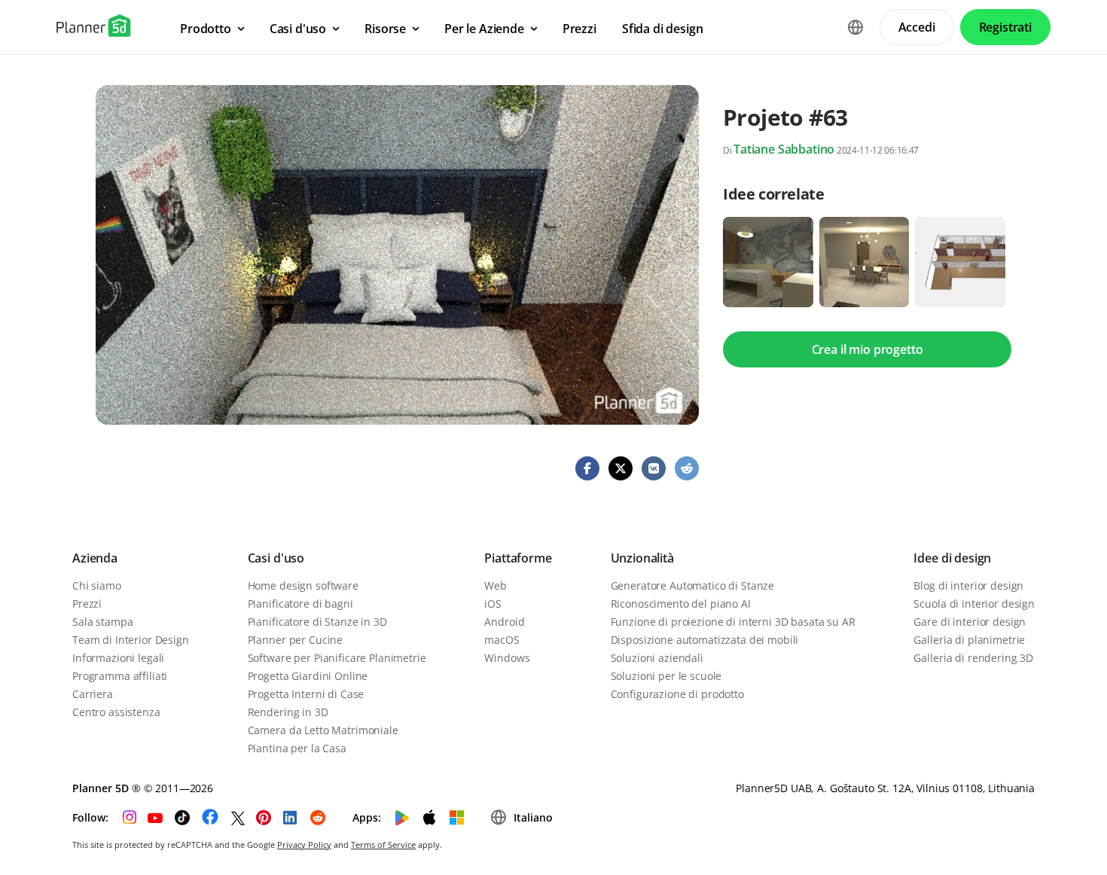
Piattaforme (517, 558)
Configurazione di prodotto (677, 694)
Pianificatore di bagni (300, 603)
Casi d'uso (276, 558)
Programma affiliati (119, 676)
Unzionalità (642, 558)
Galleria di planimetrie (969, 640)
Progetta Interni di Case (306, 694)
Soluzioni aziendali (657, 658)
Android (504, 621)
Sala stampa (102, 621)
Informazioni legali (118, 658)
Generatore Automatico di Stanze (693, 585)
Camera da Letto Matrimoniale (323, 730)
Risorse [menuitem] (385, 28)
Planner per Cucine (295, 640)
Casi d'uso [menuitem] (298, 28)
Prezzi (87, 603)
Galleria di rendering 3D (973, 658)
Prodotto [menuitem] (205, 28)
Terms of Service (383, 844)
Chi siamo (96, 585)
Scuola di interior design (974, 603)
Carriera (92, 694)
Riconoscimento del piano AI (681, 603)
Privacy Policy (304, 844)
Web (495, 585)
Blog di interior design (968, 585)
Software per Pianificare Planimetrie (337, 658)
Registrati (1005, 27)
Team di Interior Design (130, 640)
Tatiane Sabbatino (783, 149)
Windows (506, 658)
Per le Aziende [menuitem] (484, 28)
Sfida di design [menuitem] (662, 28)
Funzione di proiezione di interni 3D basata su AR (733, 621)
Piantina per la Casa (297, 748)
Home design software (303, 585)
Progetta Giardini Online (308, 676)
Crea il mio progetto (867, 349)
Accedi (916, 27)
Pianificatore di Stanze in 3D (317, 621)
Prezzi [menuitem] (579, 28)
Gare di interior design (969, 621)
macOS (501, 640)
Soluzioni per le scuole (666, 676)
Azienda (94, 558)
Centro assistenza (116, 712)
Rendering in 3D (288, 712)
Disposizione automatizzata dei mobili (705, 640)
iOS (493, 603)
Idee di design (952, 558)
